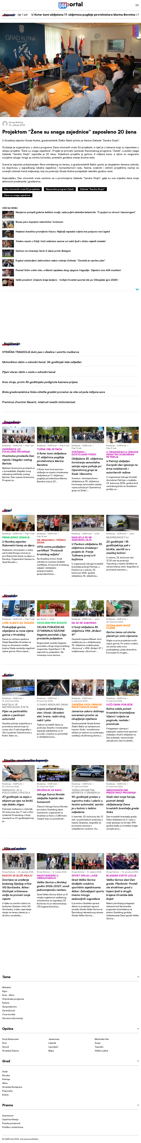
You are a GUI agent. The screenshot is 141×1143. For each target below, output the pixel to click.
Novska (6, 1075)
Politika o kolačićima (12, 1127)
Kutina (5, 1094)
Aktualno (6, 987)
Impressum (7, 1115)
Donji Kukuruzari (10, 1039)
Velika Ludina (101, 1050)
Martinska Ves (102, 1039)
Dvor (4, 1043)
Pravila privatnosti (11, 1123)
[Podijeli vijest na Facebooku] (136, 29)
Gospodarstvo (9, 1006)
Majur (51, 1050)
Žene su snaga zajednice (17, 195)
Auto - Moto (8, 995)
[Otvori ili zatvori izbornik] (137, 5)
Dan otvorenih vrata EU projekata (22, 189)
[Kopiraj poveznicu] (136, 33)
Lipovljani (53, 1046)
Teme (6, 977)
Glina (4, 1083)
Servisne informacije (12, 1018)
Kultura (5, 1002)
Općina (7, 1029)
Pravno (7, 1105)
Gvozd (5, 1046)
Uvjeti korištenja (10, 1119)
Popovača (7, 1090)
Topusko (99, 1046)
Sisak (5, 1071)
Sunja (97, 1043)
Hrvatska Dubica (10, 1050)
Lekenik (52, 1043)
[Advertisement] (70, 314)
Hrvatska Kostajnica (12, 1087)
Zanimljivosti (8, 1010)
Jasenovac (53, 1039)
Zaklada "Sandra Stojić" (92, 189)
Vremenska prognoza (13, 999)
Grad (6, 1061)
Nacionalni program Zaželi (60, 189)
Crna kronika (8, 1014)
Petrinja (6, 1079)
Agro (4, 991)
